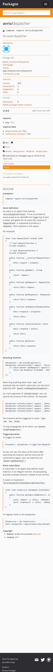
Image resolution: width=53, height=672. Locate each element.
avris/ (8, 23)
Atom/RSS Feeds (8, 662)
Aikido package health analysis (17, 104)
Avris (7, 147)
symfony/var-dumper (15, 134)
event (9, 151)
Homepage (8, 64)
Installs (6, 83)
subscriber (42, 151)
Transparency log (11, 73)
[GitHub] (49, 659)
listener (31, 151)
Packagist (10, 4)
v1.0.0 (6, 167)
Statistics (5, 667)
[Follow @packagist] (43, 659)
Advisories (8, 101)
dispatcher (20, 151)
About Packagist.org (10, 659)
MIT (17, 537)
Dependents (8, 86)
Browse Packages (9, 670)
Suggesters (8, 89)
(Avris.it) (37, 534)
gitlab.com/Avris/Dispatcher (16, 61)
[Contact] (36, 659)
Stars (5, 92)
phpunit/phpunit (13, 131)
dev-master (9, 163)
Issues (6, 67)
